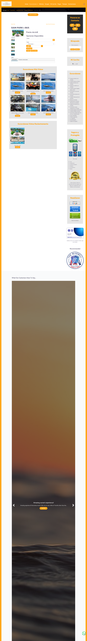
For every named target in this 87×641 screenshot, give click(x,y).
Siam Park (13, 24)
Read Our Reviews (75, 220)
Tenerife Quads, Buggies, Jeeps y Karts (75, 89)
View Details (17, 92)
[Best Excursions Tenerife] (6, 3)
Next (12, 57)
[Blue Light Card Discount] (75, 233)
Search (73, 49)
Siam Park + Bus (17, 145)
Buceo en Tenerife (73, 100)
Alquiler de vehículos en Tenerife (74, 104)
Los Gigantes (72, 118)
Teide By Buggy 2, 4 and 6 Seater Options (17, 113)
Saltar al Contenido (33, 14)
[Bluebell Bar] (75, 260)
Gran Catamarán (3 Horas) (48, 91)
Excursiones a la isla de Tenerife (74, 91)
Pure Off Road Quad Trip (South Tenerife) (33, 91)
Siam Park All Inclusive (50, 24)
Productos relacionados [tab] (23, 59)
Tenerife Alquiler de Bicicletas (75, 109)
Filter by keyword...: (75, 45)
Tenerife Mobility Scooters (75, 111)
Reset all (77, 49)
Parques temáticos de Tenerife (74, 79)
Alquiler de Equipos (73, 121)
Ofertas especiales (73, 117)
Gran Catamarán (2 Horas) (48, 113)
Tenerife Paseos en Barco (75, 81)
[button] (73, 505)
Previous (13, 37)
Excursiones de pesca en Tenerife (74, 94)
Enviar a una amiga (34, 50)
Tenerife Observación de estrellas (74, 97)
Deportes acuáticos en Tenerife (74, 86)
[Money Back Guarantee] (75, 175)
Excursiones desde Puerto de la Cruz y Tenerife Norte (75, 113)
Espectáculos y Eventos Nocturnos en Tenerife (74, 101)
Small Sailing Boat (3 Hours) (17, 91)
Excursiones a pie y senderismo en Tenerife (74, 107)
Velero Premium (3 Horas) (33, 113)
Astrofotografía (73, 119)
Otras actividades (73, 115)
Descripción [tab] (14, 59)
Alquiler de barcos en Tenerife (74, 83)
